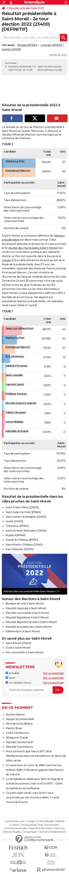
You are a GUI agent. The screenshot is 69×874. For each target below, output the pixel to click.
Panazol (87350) (27, 45)
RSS (41, 825)
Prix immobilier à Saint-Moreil (24, 652)
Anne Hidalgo (14, 421)
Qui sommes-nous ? (15, 821)
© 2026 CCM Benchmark (52, 832)
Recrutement (52, 825)
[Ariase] (18, 870)
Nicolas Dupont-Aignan (21, 403)
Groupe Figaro (30, 832)
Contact (14, 825)
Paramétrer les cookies (40, 828)
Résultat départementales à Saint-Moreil (31, 622)
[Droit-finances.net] (51, 855)
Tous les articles (29, 825)
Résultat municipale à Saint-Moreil (27, 613)
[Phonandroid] (51, 869)
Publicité (60, 821)
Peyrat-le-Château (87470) (22, 539)
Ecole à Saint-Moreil (18, 647)
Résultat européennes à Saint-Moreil (29, 626)
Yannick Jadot (15, 384)
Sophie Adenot (15, 714)
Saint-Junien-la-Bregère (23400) (26, 516)
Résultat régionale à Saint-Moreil (26, 608)
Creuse (6, 260)
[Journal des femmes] (18, 847)
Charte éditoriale (45, 821)
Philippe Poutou (16, 393)
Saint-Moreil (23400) (18, 643)
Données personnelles (16, 828)
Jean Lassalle (14, 375)
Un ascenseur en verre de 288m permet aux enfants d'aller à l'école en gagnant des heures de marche (35, 770)
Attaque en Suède (17, 737)
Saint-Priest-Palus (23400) (22, 507)
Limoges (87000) (51, 45)
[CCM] (51, 847)
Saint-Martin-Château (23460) (24, 544)
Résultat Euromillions (19, 746)
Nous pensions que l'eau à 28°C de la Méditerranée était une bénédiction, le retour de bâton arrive (36, 756)
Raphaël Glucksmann (19, 742)
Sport (11, 678)
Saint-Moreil (44, 66)
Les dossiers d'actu (19, 682)
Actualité (13, 673)
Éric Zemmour (15, 356)
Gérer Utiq (59, 828)
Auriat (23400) (14, 521)
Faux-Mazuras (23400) (19, 549)
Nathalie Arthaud (17, 431)
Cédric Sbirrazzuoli (17, 732)
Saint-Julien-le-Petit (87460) (23, 512)
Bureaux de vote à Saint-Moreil (25, 603)
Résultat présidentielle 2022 (26, 8)
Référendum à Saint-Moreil (23, 631)
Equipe (31, 821)
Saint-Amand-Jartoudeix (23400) (26, 530)
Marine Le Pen (15, 161)
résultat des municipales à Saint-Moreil (32, 248)
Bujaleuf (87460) (16, 535)
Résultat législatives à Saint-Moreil (27, 617)
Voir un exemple (53, 673)
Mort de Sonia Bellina (19, 723)
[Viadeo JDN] (51, 862)
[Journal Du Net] (18, 855)
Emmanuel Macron (18, 170)
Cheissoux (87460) (17, 526)
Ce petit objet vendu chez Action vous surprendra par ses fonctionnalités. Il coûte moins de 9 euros (32, 797)
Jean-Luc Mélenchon (19, 328)
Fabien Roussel (16, 412)
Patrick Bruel (14, 728)
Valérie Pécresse (16, 365)
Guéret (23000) (11, 49)
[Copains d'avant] (18, 862)
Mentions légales (12, 832)
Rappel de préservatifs (20, 719)
